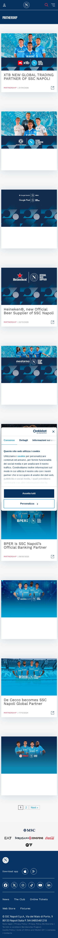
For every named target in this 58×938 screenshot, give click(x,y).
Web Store (8, 908)
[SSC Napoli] (26, 5)
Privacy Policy (20, 924)
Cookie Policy (8, 930)
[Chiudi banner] (53, 431)
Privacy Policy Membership (41, 924)
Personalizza (27, 503)
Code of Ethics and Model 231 (31, 930)
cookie (21, 456)
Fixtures (25, 908)
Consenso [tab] (9, 440)
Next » (34, 807)
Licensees (50, 930)
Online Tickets (39, 899)
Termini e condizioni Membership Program (21, 927)
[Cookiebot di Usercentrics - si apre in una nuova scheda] (35, 432)
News (5, 899)
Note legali (7, 924)
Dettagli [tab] (23, 440)
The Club (19, 899)
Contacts (8, 933)
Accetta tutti (29, 493)
